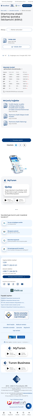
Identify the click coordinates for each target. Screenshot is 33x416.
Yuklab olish (12, 39)
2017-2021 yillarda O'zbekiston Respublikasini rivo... (13, 302)
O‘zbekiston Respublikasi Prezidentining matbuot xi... (13, 307)
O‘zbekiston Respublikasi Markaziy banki (10, 300)
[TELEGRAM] (4, 284)
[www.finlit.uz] (16, 290)
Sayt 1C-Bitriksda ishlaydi (16, 399)
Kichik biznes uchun (20, 1)
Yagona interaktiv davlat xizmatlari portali (10, 304)
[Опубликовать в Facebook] (20, 145)
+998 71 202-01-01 (10, 265)
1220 (5, 262)
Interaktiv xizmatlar (14, 10)
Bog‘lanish (27, 327)
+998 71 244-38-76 (10, 271)
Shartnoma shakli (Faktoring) (17, 122)
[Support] (29, 406)
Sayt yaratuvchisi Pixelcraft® (16, 407)
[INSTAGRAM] (17, 284)
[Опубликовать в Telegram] (16, 145)
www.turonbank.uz (27, 393)
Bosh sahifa (4, 10)
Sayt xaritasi (16, 330)
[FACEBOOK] (13, 284)
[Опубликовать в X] (24, 145)
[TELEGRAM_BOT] (8, 284)
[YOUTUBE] (22, 284)
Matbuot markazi (21, 324)
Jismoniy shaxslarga (7, 1)
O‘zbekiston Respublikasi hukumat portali (10, 298)
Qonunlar (19, 327)
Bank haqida (10, 324)
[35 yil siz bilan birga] (7, 5)
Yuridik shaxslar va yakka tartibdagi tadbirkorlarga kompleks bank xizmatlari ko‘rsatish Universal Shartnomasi (19, 106)
